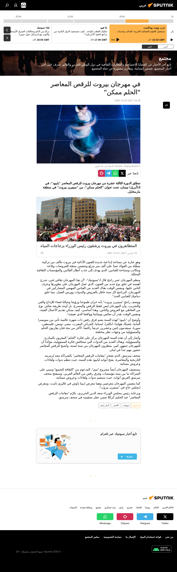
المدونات (73, 507)
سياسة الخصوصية (113, 537)
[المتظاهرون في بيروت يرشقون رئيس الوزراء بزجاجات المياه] (88, 219)
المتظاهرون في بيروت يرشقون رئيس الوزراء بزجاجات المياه (88, 246)
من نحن (169, 537)
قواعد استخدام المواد (150, 537)
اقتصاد (139, 507)
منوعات (126, 405)
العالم (156, 507)
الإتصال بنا (131, 537)
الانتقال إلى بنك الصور (104, 166)
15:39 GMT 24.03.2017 (127, 100)
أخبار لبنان (104, 405)
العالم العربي (167, 507)
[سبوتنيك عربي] (161, 8)
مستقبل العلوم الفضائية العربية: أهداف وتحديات (141, 31)
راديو (121, 507)
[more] (42, 252)
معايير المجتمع (92, 537)
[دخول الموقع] (15, 5)
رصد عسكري (110, 507)
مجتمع (136, 405)
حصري (130, 507)
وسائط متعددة (86, 507)
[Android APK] (161, 549)
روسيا (147, 507)
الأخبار (116, 405)
